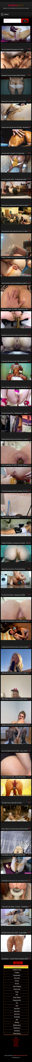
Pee (17, 1003)
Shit (17, 1019)
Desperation (16, 975)
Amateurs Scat (17, 969)
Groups (17, 983)
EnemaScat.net (16, 1057)
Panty (17, 992)
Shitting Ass (16, 1028)
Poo (17, 994)
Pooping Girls (17, 1000)
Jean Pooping (17, 986)
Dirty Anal (17, 978)
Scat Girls (17, 1011)
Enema (17, 981)
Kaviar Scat (17, 989)
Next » (18, 963)
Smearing (17, 1030)
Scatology (17, 1017)
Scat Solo (17, 1008)
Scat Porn (17, 1014)
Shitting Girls (17, 1025)
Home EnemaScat (9, 1055)
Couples (17, 972)
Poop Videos (17, 997)
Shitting (17, 1022)
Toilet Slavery (17, 1033)
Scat (17, 1005)
